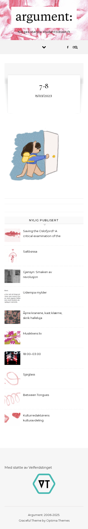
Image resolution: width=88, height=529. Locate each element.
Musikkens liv (32, 333)
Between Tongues (36, 395)
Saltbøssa (30, 251)
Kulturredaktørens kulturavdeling (36, 418)
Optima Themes (57, 520)
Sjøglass (29, 374)
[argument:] (44, 18)
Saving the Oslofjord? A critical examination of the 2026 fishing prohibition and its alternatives (43, 234)
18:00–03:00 (32, 354)
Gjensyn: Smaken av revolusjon (37, 274)
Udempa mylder (35, 292)
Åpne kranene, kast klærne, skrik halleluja (42, 315)
